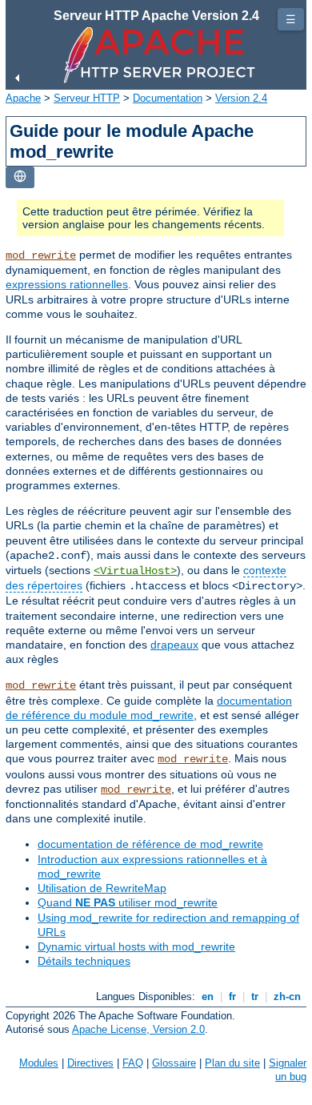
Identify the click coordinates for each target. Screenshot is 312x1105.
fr (232, 996)
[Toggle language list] (20, 177)
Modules (38, 1063)
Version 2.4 (241, 98)
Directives (90, 1063)
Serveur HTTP (87, 98)
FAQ (132, 1063)
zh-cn (287, 996)
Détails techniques (84, 960)
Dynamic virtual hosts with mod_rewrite (136, 946)
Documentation (167, 98)
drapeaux (174, 644)
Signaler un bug (287, 1070)
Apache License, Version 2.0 (138, 1029)
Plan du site (232, 1063)
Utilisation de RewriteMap (102, 888)
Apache (23, 98)
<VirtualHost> (135, 571)
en (207, 996)
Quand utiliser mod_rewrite (128, 902)
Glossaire (174, 1063)
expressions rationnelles (67, 284)
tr (255, 996)
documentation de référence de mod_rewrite (150, 844)
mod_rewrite (41, 255)
